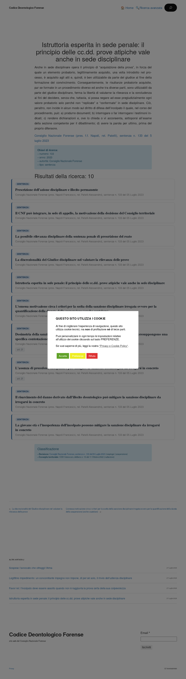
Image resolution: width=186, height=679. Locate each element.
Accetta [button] (63, 356)
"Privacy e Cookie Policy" (113, 345)
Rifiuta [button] (92, 356)
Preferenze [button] (77, 356)
